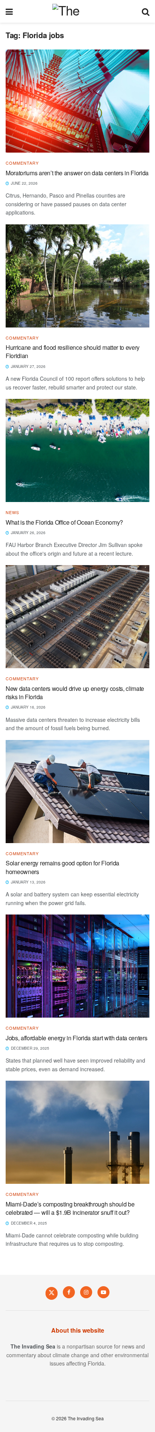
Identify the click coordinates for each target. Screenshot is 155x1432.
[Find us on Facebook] (69, 1292)
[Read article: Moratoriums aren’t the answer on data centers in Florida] (77, 101)
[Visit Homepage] (77, 11)
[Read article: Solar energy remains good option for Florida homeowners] (77, 791)
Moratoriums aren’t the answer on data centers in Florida (77, 172)
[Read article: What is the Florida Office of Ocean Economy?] (77, 450)
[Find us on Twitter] (52, 1293)
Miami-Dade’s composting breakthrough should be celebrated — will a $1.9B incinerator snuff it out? (70, 1208)
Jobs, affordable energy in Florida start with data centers (76, 1037)
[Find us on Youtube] (103, 1292)
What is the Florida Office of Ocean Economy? (65, 522)
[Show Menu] (9, 11)
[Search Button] (145, 11)
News (12, 512)
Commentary (22, 163)
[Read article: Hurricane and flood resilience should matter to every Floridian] (77, 275)
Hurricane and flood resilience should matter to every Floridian (73, 351)
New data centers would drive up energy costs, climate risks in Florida (75, 692)
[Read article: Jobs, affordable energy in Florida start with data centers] (77, 966)
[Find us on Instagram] (86, 1292)
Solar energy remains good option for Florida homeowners (62, 867)
